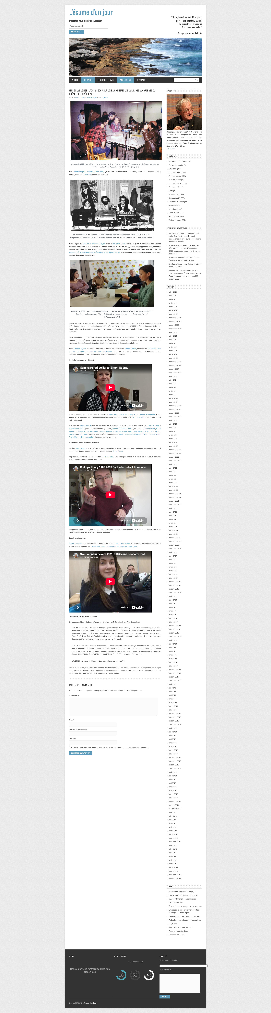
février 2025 (173, 354)
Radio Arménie (87, 437)
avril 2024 (172, 391)
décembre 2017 (175, 670)
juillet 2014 (173, 816)
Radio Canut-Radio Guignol (134, 415)
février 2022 (173, 486)
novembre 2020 (175, 541)
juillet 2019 (173, 600)
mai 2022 (172, 475)
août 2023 (173, 420)
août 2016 (173, 728)
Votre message (165, 969)
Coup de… (86, 79)
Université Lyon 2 (119, 244)
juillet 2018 (173, 644)
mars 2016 (173, 747)
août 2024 (173, 376)
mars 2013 (173, 864)
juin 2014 (172, 820)
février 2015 (173, 794)
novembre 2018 (175, 629)
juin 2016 (172, 736)
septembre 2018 (175, 637)
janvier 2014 (173, 838)
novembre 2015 (175, 761)
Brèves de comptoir (176, 165)
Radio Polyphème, (116, 415)
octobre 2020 (174, 545)
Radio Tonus (83, 434)
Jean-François (92, 97)
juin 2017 (172, 692)
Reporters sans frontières (178, 931)
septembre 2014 (175, 809)
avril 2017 (172, 699)
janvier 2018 (173, 666)
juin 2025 (172, 340)
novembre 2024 (175, 365)
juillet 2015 (173, 776)
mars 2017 (173, 703)
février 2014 (173, 835)
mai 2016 (172, 739)
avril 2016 (172, 743)
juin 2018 (172, 648)
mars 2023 (173, 439)
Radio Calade (153, 426)
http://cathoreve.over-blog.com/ (180, 927)
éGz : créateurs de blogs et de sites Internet (185, 906)
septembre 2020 (175, 549)
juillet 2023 (173, 424)
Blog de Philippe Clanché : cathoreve (183, 895)
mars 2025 (173, 351)
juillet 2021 (173, 512)
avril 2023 (172, 435)
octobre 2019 (174, 589)
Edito (171, 191)
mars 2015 (173, 791)
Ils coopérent (174, 198)
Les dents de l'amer (176, 202)
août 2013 (173, 846)
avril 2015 (172, 787)
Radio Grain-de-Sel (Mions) (110, 431)
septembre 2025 (175, 329)
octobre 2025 (174, 325)
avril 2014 (172, 827)
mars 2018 (173, 659)
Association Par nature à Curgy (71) (182, 892)
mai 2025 (172, 343)
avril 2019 (172, 611)
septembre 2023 (175, 417)
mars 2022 (173, 483)
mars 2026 (173, 307)
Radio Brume (150, 429)
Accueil (75, 79)
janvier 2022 (173, 490)
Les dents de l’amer (104, 79)
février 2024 (173, 398)
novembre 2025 (175, 321)
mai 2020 (172, 563)
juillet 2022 (173, 468)
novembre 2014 (175, 802)
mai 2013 (172, 857)
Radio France (118, 451)
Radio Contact (85, 426)
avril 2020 (172, 567)
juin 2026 (172, 296)
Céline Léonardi (75, 544)
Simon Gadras (130, 349)
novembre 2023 (175, 409)
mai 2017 (172, 695)
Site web (72, 738)
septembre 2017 (175, 681)
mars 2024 (173, 395)
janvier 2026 (173, 314)
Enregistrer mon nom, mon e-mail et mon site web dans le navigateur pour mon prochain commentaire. (110, 748)
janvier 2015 (173, 798)
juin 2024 (172, 384)
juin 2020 (172, 560)
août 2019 (173, 596)
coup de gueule (175, 180)
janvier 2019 (173, 622)
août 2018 (173, 640)
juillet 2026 (173, 292)
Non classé (173, 209)
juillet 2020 (173, 556)
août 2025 (173, 332)
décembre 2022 (175, 450)
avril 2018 (172, 655)
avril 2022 (172, 479)
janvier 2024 (173, 402)
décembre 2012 (175, 875)
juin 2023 (172, 428)
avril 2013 (172, 860)
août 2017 (173, 684)
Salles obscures (175, 220)
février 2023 (173, 442)
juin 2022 (172, 472)
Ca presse (104, 97)
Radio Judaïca (149, 434)
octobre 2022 (174, 457)
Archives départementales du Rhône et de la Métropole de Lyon (94, 252)
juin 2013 (172, 853)
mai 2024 (172, 387)
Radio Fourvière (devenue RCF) (131, 434)
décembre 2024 (175, 362)
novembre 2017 (175, 673)
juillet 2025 (173, 336)
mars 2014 (173, 831)
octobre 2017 (174, 677)
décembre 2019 (175, 582)
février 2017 (173, 706)
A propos (141, 79)
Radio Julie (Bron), (145, 431)
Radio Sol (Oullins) (129, 431)
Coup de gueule (175, 176)
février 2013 (173, 868)
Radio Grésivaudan (122, 544)
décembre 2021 (175, 494)
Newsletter (173, 206)
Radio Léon (150, 415)
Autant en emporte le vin (178, 162)
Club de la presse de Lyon (94, 244)
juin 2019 (172, 604)
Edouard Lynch (80, 349)
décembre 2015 (175, 758)
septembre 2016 (175, 725)
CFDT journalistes (176, 903)
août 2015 (173, 772)
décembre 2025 (175, 318)
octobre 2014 (174, 805)
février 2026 (173, 310)
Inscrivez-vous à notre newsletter (85, 20)
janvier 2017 (173, 710)
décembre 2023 (175, 406)
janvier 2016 (173, 754)
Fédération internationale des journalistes (185, 920)
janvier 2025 (173, 358)
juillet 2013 (173, 849)
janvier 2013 (173, 871)
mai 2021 (172, 519)
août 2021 (173, 508)
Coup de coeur (174, 173)
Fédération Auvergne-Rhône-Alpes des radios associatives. (114, 547)
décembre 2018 (175, 626)
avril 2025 (172, 347)
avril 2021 (172, 523)
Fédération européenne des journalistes (184, 916)
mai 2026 (172, 299)
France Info (108, 457)
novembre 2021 (175, 497)
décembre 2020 (175, 538)
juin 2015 (172, 780)
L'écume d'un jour (91, 11)
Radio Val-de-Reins (76, 429)
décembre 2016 (175, 714)
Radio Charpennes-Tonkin (122, 429)
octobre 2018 (174, 633)
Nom (71, 720)
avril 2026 (172, 303)
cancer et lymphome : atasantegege (182, 899)
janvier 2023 (173, 446)
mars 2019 (173, 615)
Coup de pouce (175, 184)
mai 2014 (172, 824)
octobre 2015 (174, 765)
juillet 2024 (173, 380)
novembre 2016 (175, 717)
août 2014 (173, 813)
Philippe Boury (81, 448)
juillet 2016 (173, 732)
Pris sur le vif (124, 79)
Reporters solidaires (176, 935)
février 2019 (173, 618)
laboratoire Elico (154, 349)
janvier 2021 (173, 534)
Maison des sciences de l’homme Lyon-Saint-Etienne (91, 352)
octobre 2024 (174, 369)
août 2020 (173, 552)
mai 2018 (172, 651)
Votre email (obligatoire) (168, 960)
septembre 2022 (175, 461)
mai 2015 (172, 783)
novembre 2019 (175, 585)
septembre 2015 (175, 769)
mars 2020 (173, 571)
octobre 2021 (174, 501)
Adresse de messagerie (78, 729)
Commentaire (74, 696)
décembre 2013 (175, 842)
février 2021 (173, 530)
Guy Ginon (173, 924)
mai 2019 (172, 607)
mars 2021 (173, 527)
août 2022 (173, 464)
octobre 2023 (174, 413)
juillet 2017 (173, 688)
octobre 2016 (174, 721)
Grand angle (173, 195)
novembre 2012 (175, 879)
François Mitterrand (139, 417)
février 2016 (173, 750)
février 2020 (173, 574)
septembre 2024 (175, 373)
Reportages (173, 217)
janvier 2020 (173, 578)
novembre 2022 (175, 453)
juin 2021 (172, 516)
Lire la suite (171, 149)
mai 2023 (172, 431)
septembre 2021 (175, 505)
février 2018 (173, 662)
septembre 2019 (175, 593)
